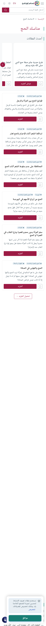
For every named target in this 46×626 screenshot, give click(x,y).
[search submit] (5, 10)
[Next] (2, 64)
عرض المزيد (26, 84)
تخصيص (31, 609)
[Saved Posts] (4, 3)
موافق (25, 618)
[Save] (40, 83)
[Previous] (43, 64)
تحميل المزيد (24, 296)
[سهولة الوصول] (9, 3)
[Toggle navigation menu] (42, 3)
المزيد (20, 119)
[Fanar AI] (5, 620)
